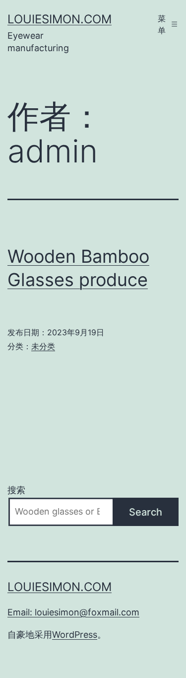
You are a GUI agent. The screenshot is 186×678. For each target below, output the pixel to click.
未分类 (43, 346)
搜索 (16, 490)
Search (145, 512)
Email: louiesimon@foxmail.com (73, 612)
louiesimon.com (59, 19)
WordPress (74, 634)
